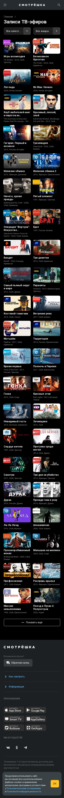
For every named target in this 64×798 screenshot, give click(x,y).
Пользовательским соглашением (24, 788)
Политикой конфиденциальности (24, 791)
